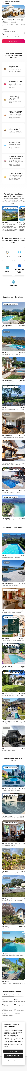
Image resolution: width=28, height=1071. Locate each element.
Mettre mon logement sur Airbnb (12, 2)
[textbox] (7, 36)
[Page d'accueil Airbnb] (3, 2)
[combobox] (13, 31)
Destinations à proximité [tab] (8, 995)
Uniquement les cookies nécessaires (13, 1056)
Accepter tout (13, 1051)
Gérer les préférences (13, 1061)
